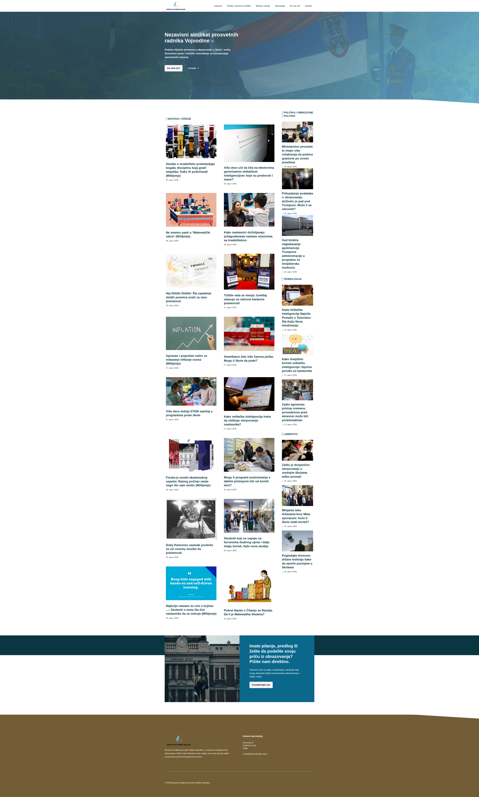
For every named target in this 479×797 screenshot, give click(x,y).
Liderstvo (218, 6)
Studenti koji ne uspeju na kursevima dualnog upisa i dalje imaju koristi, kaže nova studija (246, 542)
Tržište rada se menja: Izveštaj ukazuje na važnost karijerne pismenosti (245, 299)
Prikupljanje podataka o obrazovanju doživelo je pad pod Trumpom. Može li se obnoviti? (297, 201)
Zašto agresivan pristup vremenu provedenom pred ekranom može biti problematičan (295, 412)
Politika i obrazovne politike (239, 6)
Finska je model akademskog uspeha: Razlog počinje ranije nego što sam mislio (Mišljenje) (188, 481)
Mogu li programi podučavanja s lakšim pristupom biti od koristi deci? (247, 481)
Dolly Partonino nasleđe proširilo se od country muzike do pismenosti (189, 549)
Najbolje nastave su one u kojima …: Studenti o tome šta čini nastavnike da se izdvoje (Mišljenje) (191, 609)
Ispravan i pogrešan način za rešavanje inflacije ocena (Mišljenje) (186, 359)
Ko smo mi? (295, 6)
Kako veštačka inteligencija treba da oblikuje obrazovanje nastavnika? (247, 420)
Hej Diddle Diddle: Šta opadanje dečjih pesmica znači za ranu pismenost (188, 297)
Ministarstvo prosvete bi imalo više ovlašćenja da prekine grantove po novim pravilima (297, 154)
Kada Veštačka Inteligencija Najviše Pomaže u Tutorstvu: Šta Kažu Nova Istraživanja (296, 317)
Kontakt (308, 6)
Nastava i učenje (263, 6)
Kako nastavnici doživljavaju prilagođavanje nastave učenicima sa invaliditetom (248, 236)
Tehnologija (280, 6)
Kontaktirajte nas (261, 685)
